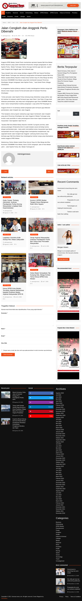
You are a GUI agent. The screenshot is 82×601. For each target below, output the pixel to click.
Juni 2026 (59, 397)
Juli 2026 (58, 395)
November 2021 (60, 509)
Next (49, 171)
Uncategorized (60, 561)
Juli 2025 (58, 419)
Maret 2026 (59, 403)
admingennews (6, 35)
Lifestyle (22, 16)
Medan (36, 12)
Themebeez (4, 598)
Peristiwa (74, 12)
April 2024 (59, 450)
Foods (16, 16)
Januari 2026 (59, 407)
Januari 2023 (59, 480)
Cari (58, 110)
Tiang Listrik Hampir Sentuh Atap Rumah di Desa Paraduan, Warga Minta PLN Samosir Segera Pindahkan (19, 409)
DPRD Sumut (54, 12)
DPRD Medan (44, 12)
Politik (4, 16)
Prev (5, 171)
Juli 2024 (58, 444)
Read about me (63, 259)
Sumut (22, 12)
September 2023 (60, 464)
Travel (57, 559)
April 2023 (59, 474)
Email (3, 336)
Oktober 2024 (60, 438)
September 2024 (60, 440)
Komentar (4, 313)
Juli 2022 (58, 492)
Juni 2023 (59, 470)
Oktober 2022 (60, 486)
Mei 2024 (58, 448)
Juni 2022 (59, 494)
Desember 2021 (60, 507)
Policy (67, 596)
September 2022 (60, 488)
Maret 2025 (59, 427)
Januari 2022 (59, 505)
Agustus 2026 (60, 393)
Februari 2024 (60, 454)
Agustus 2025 (60, 417)
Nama (3, 328)
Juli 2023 (58, 468)
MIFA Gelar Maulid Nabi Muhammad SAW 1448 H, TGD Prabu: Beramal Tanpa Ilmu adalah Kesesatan (67, 99)
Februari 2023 (60, 478)
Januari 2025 (59, 431)
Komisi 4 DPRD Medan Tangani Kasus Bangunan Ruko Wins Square (39, 202)
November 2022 (60, 484)
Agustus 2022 (60, 490)
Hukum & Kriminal (65, 12)
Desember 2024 (60, 433)
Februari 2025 (60, 429)
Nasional (15, 12)
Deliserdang (28, 12)
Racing (58, 550)
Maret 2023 (59, 476)
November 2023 (60, 460)
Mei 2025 (58, 423)
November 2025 (60, 411)
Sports (29, 16)
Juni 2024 (59, 446)
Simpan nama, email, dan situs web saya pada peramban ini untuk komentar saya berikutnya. (27, 350)
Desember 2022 (60, 482)
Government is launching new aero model (72, 571)
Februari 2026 (60, 405)
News (57, 544)
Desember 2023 (60, 458)
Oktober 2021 (60, 511)
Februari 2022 (60, 503)
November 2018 (60, 513)
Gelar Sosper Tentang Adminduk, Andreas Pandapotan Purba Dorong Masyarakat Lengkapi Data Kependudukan (12, 204)
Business (10, 16)
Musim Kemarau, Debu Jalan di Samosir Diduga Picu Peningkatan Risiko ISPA (67, 73)
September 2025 (60, 415)
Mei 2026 (58, 399)
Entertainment (60, 528)
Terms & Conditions (76, 596)
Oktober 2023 (60, 462)
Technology (59, 557)
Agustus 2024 (60, 442)
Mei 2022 (58, 497)
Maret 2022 (59, 501)
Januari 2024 (59, 456)
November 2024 (60, 435)
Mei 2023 (58, 472)
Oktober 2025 (60, 413)
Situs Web (4, 343)
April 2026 (59, 401)
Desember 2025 (60, 409)
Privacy (61, 596)
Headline (8, 12)
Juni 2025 (59, 421)
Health (58, 534)
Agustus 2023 (60, 466)
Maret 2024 (59, 452)
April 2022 (59, 499)
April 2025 (59, 425)
